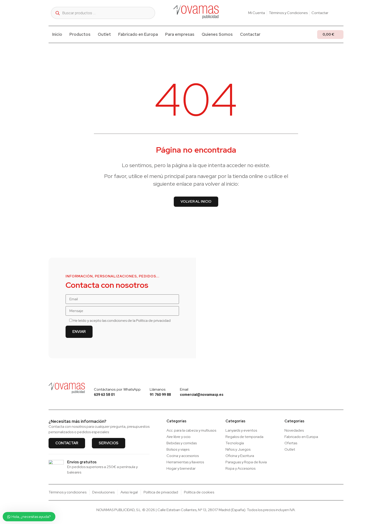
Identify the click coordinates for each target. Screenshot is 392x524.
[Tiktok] (341, 13)
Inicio (57, 34)
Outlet (104, 34)
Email (184, 389)
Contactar (250, 34)
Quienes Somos (217, 34)
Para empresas (179, 34)
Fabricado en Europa (138, 34)
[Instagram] (334, 13)
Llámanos (157, 389)
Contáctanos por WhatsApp (117, 389)
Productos (80, 34)
